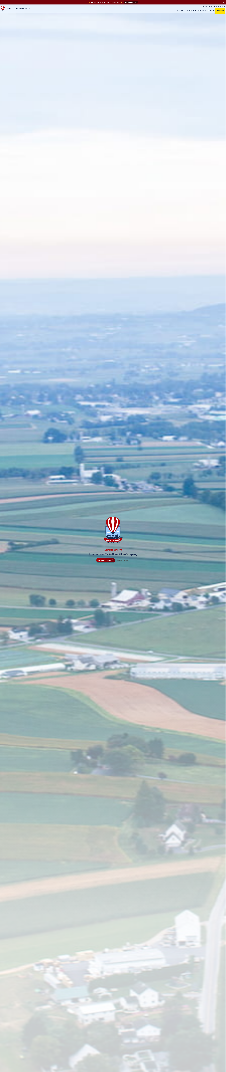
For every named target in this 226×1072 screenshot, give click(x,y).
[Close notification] (223, 2)
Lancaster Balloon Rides (18, 8)
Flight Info (201, 10)
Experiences (190, 10)
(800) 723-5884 (220, 6)
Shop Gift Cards (130, 2)
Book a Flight (220, 10)
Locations (180, 10)
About (210, 10)
